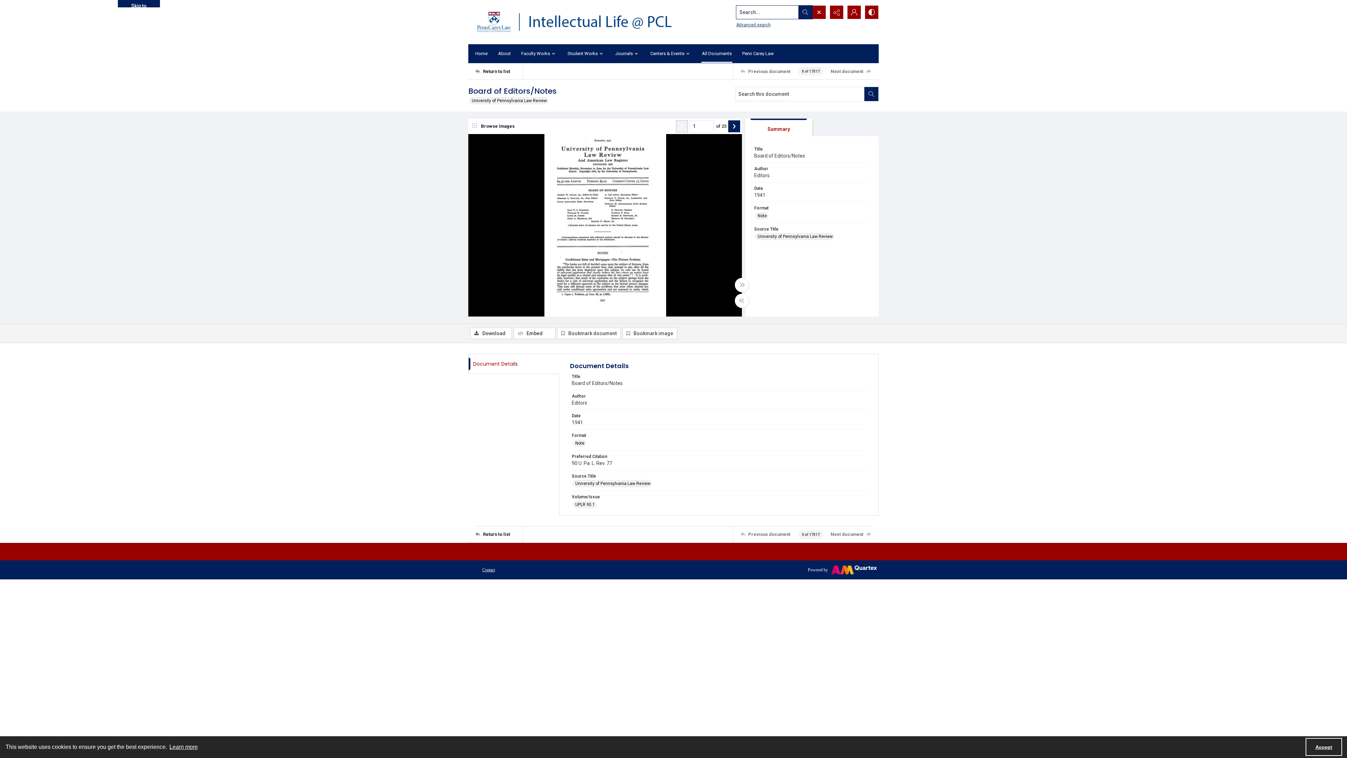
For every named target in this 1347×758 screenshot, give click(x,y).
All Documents (717, 53)
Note (762, 215)
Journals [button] (624, 53)
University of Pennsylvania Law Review (509, 100)
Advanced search (753, 24)
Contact (488, 569)
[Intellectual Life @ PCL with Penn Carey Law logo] (580, 22)
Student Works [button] (583, 53)
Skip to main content (139, 5)
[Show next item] (734, 126)
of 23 (721, 126)
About (504, 53)
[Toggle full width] (742, 285)
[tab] (778, 128)
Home (481, 53)
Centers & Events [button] (667, 53)
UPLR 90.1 (585, 504)
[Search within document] (871, 94)
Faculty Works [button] (535, 53)
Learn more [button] (183, 747)
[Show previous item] (682, 126)
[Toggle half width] (742, 301)
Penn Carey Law (758, 53)
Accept (1323, 747)
